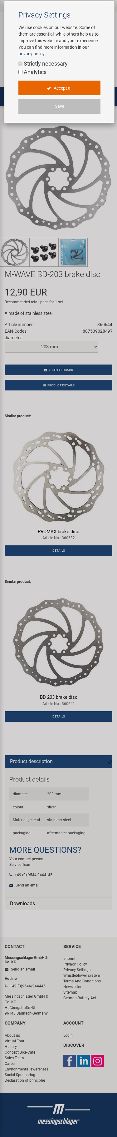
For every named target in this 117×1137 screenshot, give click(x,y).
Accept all (62, 88)
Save (59, 106)
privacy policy (31, 53)
